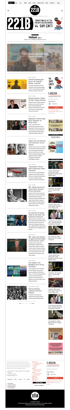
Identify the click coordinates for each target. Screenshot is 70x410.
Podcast (34, 3)
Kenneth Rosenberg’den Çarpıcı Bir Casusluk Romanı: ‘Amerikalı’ (36, 81)
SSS (24, 379)
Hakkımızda (10, 379)
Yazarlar (46, 3)
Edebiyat (10, 3)
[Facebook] (38, 385)
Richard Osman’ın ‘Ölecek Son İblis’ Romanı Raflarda (37, 99)
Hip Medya (42, 404)
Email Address (51, 101)
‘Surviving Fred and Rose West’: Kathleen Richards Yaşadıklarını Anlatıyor (55, 222)
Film (16, 3)
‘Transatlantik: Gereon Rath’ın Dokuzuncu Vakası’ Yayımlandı (37, 168)
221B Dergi (52, 3)
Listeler (29, 3)
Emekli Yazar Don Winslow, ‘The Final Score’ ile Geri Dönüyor (37, 143)
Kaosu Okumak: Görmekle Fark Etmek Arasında (35, 55)
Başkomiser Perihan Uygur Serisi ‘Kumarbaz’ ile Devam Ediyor (37, 120)
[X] (37, 385)
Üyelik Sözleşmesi (51, 109)
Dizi (20, 3)
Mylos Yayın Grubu (30, 403)
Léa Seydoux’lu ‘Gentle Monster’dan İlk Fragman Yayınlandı (54, 238)
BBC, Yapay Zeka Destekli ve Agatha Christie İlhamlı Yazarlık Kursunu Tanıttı (37, 239)
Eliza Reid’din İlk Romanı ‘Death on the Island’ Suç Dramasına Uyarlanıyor (37, 215)
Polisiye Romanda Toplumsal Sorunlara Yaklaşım (35, 291)
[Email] (43, 385)
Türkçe (58, 3)
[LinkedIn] (40, 385)
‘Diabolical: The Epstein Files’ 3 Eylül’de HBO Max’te (54, 189)
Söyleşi (25, 3)
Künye (15, 379)
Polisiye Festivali (40, 3)
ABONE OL (57, 107)
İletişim (28, 379)
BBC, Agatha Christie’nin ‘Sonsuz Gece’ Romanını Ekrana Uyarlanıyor (37, 189)
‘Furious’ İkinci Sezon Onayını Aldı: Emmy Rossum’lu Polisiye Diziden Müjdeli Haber (55, 173)
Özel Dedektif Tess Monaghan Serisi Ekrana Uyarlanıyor (36, 264)
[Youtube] (42, 385)
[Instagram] (35, 385)
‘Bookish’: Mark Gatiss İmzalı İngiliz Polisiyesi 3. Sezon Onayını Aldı (55, 206)
